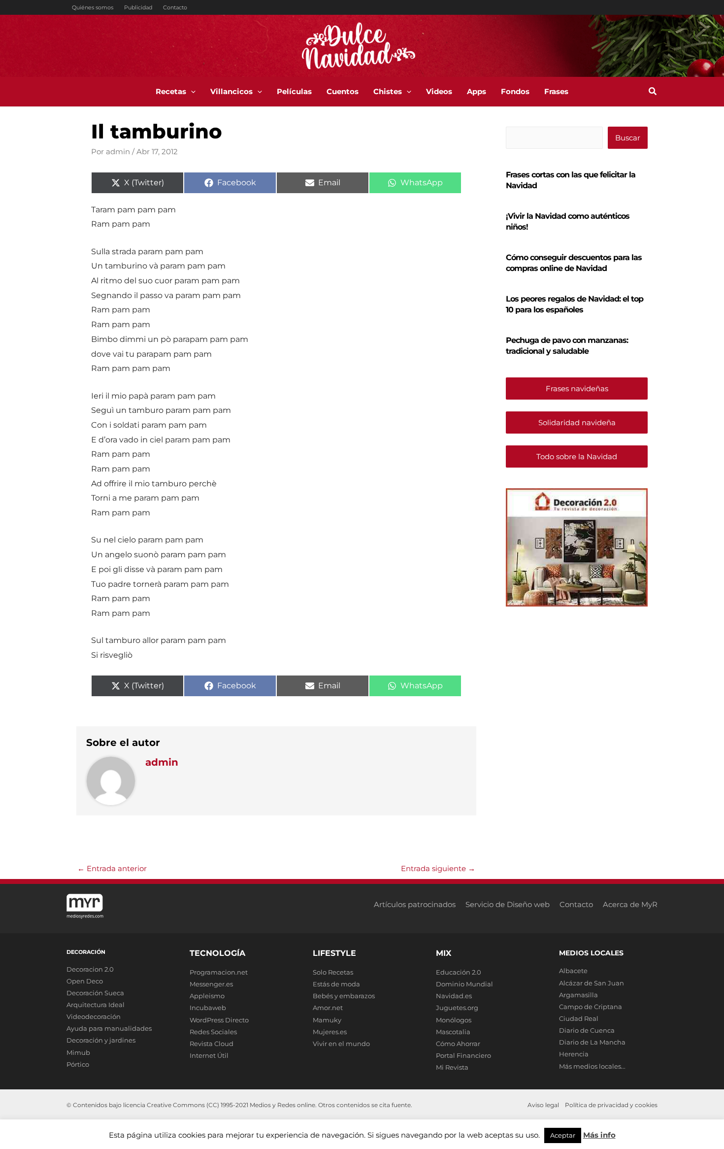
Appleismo (207, 996)
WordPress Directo (219, 1020)
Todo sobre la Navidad (576, 456)
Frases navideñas (577, 388)
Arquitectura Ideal (95, 1005)
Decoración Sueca (95, 993)
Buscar (627, 137)
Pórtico (77, 1064)
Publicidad (138, 7)
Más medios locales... (592, 1066)
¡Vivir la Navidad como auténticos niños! (567, 221)
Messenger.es (211, 984)
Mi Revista (452, 1067)
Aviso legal (543, 1105)
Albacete (573, 971)
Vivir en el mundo (341, 1044)
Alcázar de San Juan (591, 983)
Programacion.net (219, 972)
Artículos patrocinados (415, 904)
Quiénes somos (92, 7)
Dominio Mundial (464, 984)
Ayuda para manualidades (109, 1028)
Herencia (574, 1054)
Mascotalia (453, 1032)
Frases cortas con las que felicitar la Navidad (570, 180)
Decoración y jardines (100, 1040)
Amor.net (328, 1008)
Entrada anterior (112, 868)
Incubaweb (208, 1008)
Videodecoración (93, 1016)
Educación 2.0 (458, 972)
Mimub (78, 1052)
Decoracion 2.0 (90, 969)
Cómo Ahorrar (458, 1044)
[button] (191, 91)
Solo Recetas (333, 972)
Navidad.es (454, 996)
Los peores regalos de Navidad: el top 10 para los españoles (574, 304)
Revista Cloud (211, 1044)
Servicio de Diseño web (507, 904)
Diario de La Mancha (592, 1042)
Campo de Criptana (590, 1007)
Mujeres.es (330, 1032)
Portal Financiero (463, 1055)
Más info (599, 1135)
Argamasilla (578, 995)
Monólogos (453, 1020)
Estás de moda (336, 984)
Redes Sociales (213, 1032)
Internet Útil (209, 1055)
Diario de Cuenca (587, 1030)
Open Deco (84, 981)
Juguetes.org (457, 1008)
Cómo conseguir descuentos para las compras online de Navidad (574, 263)
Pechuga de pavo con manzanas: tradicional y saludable (567, 346)
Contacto (175, 7)
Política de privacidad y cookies (611, 1105)
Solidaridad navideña (577, 422)
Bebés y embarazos (344, 996)
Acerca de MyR (630, 904)
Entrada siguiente (438, 868)
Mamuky (327, 1020)
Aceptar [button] (562, 1135)
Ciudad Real (578, 1018)
